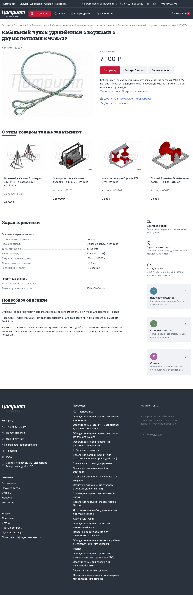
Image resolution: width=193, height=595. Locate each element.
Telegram (11, 450)
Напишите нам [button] (15, 438)
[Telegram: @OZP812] (148, 4)
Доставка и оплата (116, 103)
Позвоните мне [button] (15, 432)
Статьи (48, 3)
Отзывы (6, 492)
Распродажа (85, 411)
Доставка (36, 3)
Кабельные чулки (83, 518)
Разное (77, 548)
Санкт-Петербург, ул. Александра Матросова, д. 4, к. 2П (26, 464)
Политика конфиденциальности (21, 537)
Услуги (24, 3)
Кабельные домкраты (86, 450)
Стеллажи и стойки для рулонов (92, 463)
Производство (11, 487)
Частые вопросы (12, 527)
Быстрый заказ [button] (134, 70)
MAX (9, 456)
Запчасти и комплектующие (90, 570)
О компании (9, 483)
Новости (7, 497)
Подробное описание (135, 91)
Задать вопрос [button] (161, 70)
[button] (10, 4)
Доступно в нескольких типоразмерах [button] (128, 98)
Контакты (61, 3)
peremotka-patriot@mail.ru (21, 444)
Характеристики (110, 91)
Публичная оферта (13, 532)
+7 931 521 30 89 (16, 426)
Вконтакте (151, 405)
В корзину (110, 70)
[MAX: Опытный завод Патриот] (154, 4)
